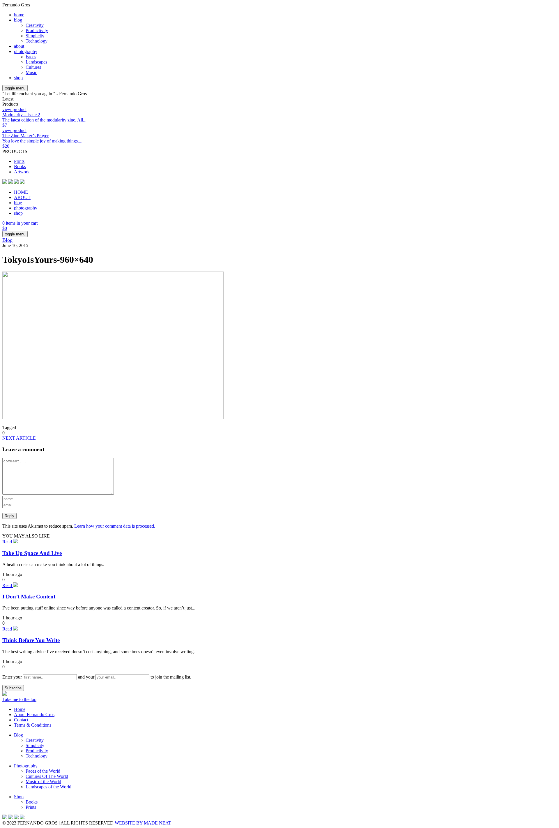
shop (18, 77)
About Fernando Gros (34, 714)
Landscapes (36, 61)
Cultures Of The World (47, 776)
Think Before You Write (31, 640)
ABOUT (22, 197)
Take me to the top (19, 699)
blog (18, 19)
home (19, 14)
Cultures (33, 67)
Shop (19, 796)
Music (31, 72)
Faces (31, 56)
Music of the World (43, 781)
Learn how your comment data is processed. (114, 526)
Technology (36, 40)
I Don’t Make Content (28, 596)
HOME (21, 192)
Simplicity (35, 35)
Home (19, 709)
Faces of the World (43, 771)
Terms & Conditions (32, 725)
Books (20, 166)
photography (25, 51)
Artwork (22, 171)
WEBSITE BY (143, 822)
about (19, 46)
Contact (21, 719)
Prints (19, 161)
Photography (26, 765)
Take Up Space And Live (32, 553)
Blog (7, 240)
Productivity (37, 30)
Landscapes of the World (48, 786)
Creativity (35, 25)
